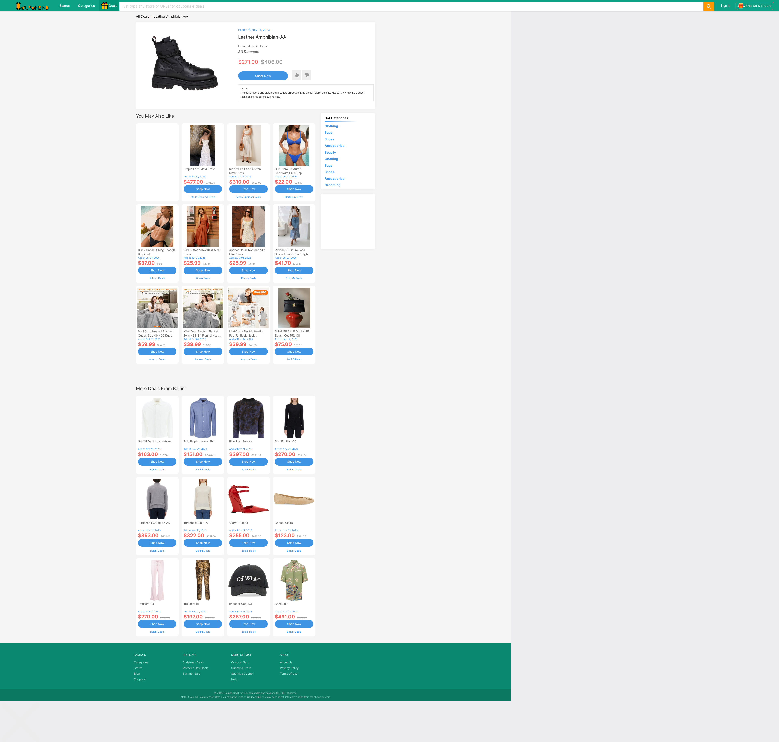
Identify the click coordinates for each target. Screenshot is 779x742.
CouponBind (254, 696)
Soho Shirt (281, 603)
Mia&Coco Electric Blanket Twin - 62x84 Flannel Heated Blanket (203, 335)
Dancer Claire (284, 522)
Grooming (332, 185)
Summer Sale (191, 673)
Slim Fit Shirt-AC (285, 441)
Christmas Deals (193, 662)
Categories (86, 6)
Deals (113, 6)
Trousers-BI (191, 603)
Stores (65, 6)
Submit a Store (241, 668)
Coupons (140, 679)
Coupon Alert (240, 662)
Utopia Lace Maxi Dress (199, 169)
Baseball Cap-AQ (240, 603)
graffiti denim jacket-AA (154, 441)
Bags (328, 132)
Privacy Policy (289, 668)
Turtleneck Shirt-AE (196, 522)
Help (234, 679)
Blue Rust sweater (241, 441)
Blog (137, 673)
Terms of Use (288, 673)
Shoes (330, 139)
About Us (286, 662)
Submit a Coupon (242, 673)
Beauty (330, 152)
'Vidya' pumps (238, 522)
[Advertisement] (157, 161)
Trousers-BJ (146, 603)
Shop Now (263, 76)
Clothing (331, 126)
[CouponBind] (35, 5)
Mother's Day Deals (195, 668)
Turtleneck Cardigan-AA (154, 522)
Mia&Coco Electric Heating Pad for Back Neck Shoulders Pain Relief (246, 335)
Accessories (334, 146)
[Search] (708, 6)
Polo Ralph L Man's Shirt (199, 441)
